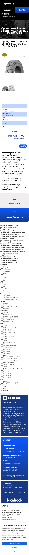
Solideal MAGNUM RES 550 (11, 318)
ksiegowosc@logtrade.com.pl (13, 476)
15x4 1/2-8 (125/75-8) (9, 327)
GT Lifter (5, 312)
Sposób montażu (5, 384)
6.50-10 (5, 338)
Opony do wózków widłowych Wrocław (12, 247)
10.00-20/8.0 (7, 373)
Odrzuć (14, 551)
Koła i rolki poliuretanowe (9, 519)
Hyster (5, 277)
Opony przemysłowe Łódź (8, 227)
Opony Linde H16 (9, 255)
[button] (27, 3)
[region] (14, 539)
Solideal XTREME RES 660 (10, 316)
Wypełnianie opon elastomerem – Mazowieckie (11, 515)
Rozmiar (2, 323)
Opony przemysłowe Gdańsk (8, 260)
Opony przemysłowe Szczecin (9, 258)
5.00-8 (5, 325)
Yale (4, 273)
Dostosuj (14, 547)
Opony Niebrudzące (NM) (10, 383)
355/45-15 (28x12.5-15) (10, 364)
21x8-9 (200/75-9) (8, 336)
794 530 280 (12, 470)
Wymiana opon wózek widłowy (10, 510)
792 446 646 (7, 14)
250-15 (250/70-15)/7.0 (10, 358)
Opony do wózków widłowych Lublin (11, 245)
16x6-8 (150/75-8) (8, 329)
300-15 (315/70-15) (8, 362)
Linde (4, 266)
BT (4, 275)
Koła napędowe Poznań (7, 238)
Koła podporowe (5, 269)
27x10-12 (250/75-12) (9, 347)
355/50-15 (6, 366)
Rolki (1, 282)
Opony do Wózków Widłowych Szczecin (12, 236)
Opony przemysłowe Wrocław (9, 225)
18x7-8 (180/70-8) (8, 331)
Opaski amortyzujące (6, 242)
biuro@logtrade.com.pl (9, 16)
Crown (5, 288)
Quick (4, 386)
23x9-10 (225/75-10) (9, 342)
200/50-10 (6, 340)
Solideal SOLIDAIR (8, 320)
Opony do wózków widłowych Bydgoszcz (12, 232)
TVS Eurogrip (7, 305)
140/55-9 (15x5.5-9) (9, 333)
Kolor (1, 379)
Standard (5, 388)
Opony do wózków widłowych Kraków (11, 249)
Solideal (5, 303)
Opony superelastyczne (10, 299)
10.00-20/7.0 (6, 370)
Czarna (5, 381)
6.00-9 (5, 334)
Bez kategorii (4, 390)
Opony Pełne (7, 295)
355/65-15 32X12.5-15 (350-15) (12, 368)
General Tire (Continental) (10, 307)
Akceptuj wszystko (14, 543)
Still (4, 281)
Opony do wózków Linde (10, 253)
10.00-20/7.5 (6, 371)
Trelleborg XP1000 (8, 321)
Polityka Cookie (13, 539)
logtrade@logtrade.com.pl (13, 463)
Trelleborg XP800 (8, 314)
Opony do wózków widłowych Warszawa (12, 251)
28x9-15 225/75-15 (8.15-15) (11, 357)
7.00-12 (5, 344)
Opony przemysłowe (6, 229)
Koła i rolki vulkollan (7, 517)
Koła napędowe (4, 264)
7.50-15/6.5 (6, 353)
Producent (3, 301)
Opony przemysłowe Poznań (8, 262)
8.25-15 (5, 355)
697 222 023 (12, 458)
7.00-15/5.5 (6, 349)
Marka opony (4, 310)
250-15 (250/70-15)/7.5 (10, 360)
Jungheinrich (7, 268)
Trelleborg (6, 308)
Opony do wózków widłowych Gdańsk (11, 240)
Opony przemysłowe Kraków (9, 230)
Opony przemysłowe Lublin (8, 256)
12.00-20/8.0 (7, 375)
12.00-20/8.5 (7, 377)
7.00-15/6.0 (6, 351)
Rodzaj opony (4, 294)
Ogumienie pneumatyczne (10, 297)
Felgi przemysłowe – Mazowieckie (11, 512)
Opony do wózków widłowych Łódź (10, 243)
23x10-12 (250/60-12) (9, 345)
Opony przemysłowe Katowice (9, 234)
